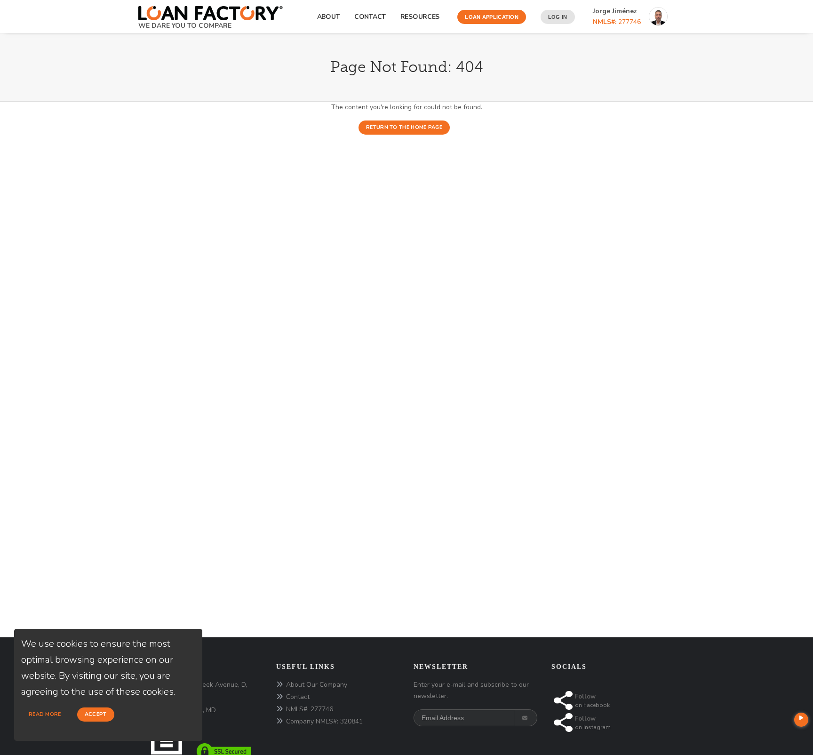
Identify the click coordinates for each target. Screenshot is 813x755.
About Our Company (316, 684)
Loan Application (491, 17)
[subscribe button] (526, 717)
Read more (45, 714)
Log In (557, 17)
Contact (370, 16)
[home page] (210, 10)
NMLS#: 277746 (309, 709)
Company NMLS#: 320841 (324, 721)
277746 (617, 21)
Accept (96, 714)
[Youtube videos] (801, 720)
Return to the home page (404, 127)
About (328, 16)
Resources (421, 16)
